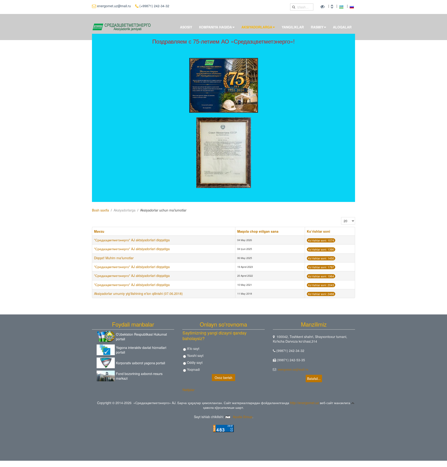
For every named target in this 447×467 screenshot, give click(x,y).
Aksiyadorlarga (256, 27)
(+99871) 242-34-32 (154, 5)
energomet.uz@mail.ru (113, 5)
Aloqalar (342, 27)
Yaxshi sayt (194, 355)
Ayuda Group (242, 416)
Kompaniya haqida (215, 27)
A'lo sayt (192, 348)
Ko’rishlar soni (318, 231)
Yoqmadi (193, 369)
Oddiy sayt (194, 362)
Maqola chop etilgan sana (257, 231)
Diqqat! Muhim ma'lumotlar (114, 258)
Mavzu (99, 231)
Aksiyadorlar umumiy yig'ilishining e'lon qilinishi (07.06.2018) (138, 293)
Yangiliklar (293, 27)
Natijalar (189, 389)
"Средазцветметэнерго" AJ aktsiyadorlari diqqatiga (132, 240)
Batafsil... (314, 378)
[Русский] (352, 6)
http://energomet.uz (304, 402)
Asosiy (186, 27)
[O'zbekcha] (342, 6)
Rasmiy (317, 27)
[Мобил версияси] (332, 6)
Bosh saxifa (100, 210)
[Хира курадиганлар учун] (323, 6)
